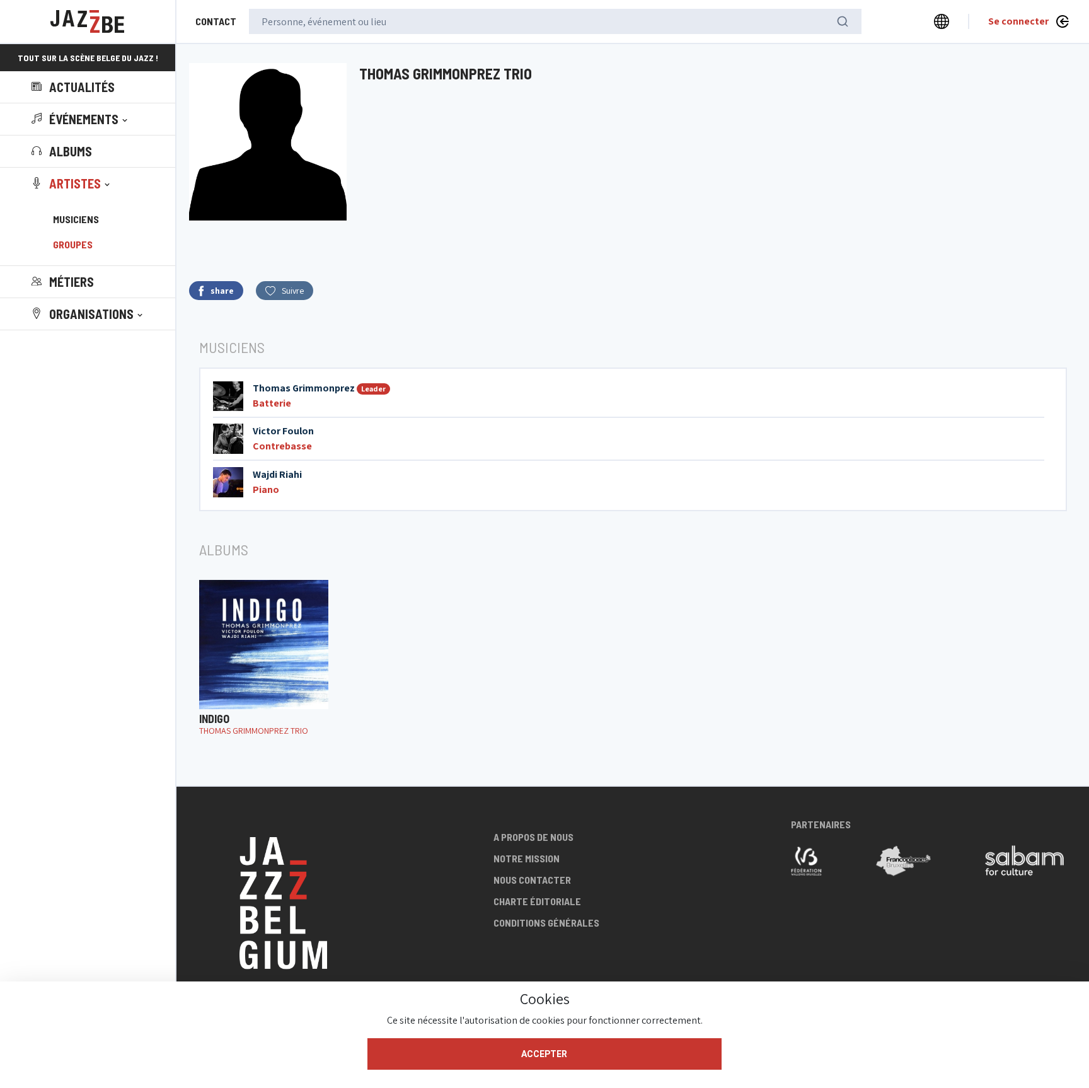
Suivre (293, 290)
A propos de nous (533, 837)
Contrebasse (282, 446)
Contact (215, 21)
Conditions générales (546, 923)
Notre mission (526, 858)
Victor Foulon (283, 430)
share (222, 290)
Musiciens (76, 219)
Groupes (73, 244)
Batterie (272, 403)
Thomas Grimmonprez (304, 388)
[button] (81, 119)
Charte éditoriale (537, 901)
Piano (266, 489)
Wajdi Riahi (277, 474)
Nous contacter (532, 880)
